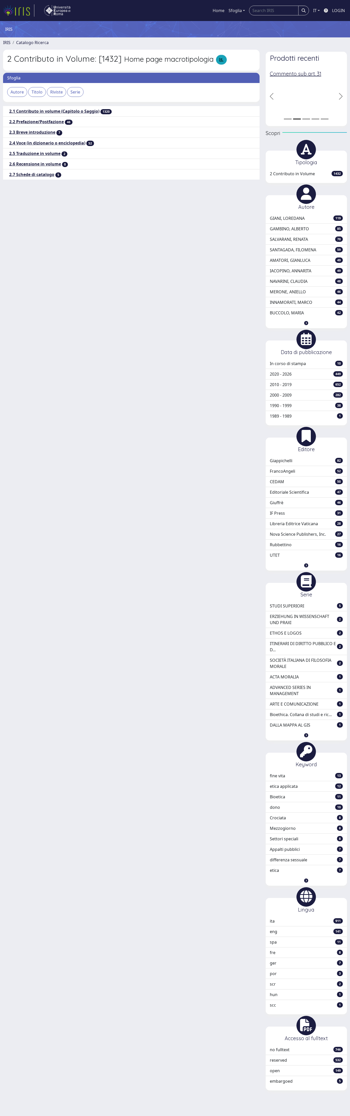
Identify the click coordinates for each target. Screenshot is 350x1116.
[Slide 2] (297, 119)
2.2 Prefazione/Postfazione (36, 122)
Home (218, 10)
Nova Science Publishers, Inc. (305, 534)
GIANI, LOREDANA (305, 218)
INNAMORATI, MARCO (305, 302)
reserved (305, 1060)
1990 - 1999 (305, 405)
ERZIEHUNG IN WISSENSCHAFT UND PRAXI (305, 619)
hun (305, 994)
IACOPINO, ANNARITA (305, 271)
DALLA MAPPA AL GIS (305, 725)
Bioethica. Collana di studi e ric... (305, 714)
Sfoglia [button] (235, 10)
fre (305, 952)
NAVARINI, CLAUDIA (305, 281)
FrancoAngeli (305, 471)
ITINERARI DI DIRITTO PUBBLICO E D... (305, 647)
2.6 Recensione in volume (35, 164)
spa (305, 942)
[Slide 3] (306, 119)
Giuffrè (305, 502)
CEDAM (305, 481)
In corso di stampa (305, 363)
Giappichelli (305, 460)
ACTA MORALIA (305, 677)
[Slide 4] (315, 119)
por (305, 973)
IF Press (305, 513)
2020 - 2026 (305, 374)
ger (305, 963)
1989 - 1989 (305, 416)
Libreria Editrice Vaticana (305, 523)
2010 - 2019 (305, 384)
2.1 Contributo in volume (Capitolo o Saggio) (54, 111)
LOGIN (338, 10)
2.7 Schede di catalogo (31, 174)
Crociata (305, 818)
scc (305, 1005)
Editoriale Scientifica (305, 492)
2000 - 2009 (305, 395)
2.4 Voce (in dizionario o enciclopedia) (47, 143)
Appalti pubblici (305, 849)
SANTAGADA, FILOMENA (305, 250)
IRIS (7, 42)
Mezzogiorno (305, 828)
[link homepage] (18, 10)
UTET (305, 555)
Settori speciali (305, 839)
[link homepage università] (57, 10)
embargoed (305, 1081)
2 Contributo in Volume (305, 174)
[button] (306, 323)
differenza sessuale (305, 860)
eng (305, 931)
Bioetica (305, 797)
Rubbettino (305, 544)
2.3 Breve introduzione (32, 132)
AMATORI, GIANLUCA (305, 260)
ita (305, 921)
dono (305, 807)
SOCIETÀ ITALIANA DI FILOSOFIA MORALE (305, 663)
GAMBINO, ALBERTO (305, 229)
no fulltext (305, 1049)
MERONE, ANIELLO (305, 292)
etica (305, 870)
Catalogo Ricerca (32, 42)
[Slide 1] (288, 119)
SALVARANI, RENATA (305, 239)
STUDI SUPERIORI (305, 606)
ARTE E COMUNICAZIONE (305, 704)
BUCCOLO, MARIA (305, 313)
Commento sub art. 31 (295, 73)
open (305, 1070)
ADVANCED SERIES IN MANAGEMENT (305, 690)
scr (305, 984)
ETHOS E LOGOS (305, 633)
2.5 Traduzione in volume (34, 153)
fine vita (305, 776)
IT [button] (315, 10)
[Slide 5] (324, 119)
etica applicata (305, 786)
